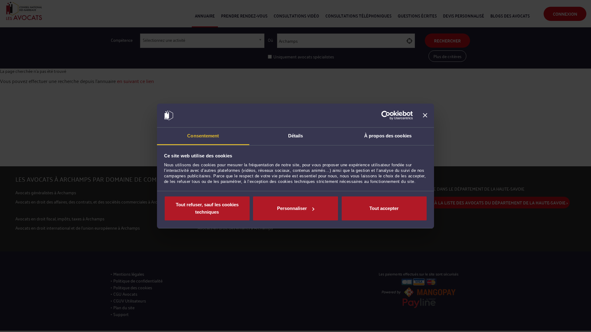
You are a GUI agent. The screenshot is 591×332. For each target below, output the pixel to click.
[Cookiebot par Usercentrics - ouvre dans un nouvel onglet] (386, 115)
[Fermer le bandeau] (425, 115)
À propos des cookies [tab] (388, 135)
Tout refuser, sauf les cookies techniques (207, 208)
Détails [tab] (295, 135)
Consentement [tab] (203, 135)
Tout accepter (384, 208)
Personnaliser (292, 208)
